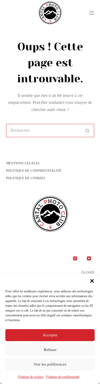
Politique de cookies (30, 377)
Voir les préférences (50, 364)
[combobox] (43, 130)
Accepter (50, 335)
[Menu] (91, 12)
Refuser (50, 350)
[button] (92, 281)
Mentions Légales (23, 163)
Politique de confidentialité (62, 377)
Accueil (87, 272)
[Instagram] (75, 259)
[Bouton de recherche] (87, 130)
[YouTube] (89, 259)
